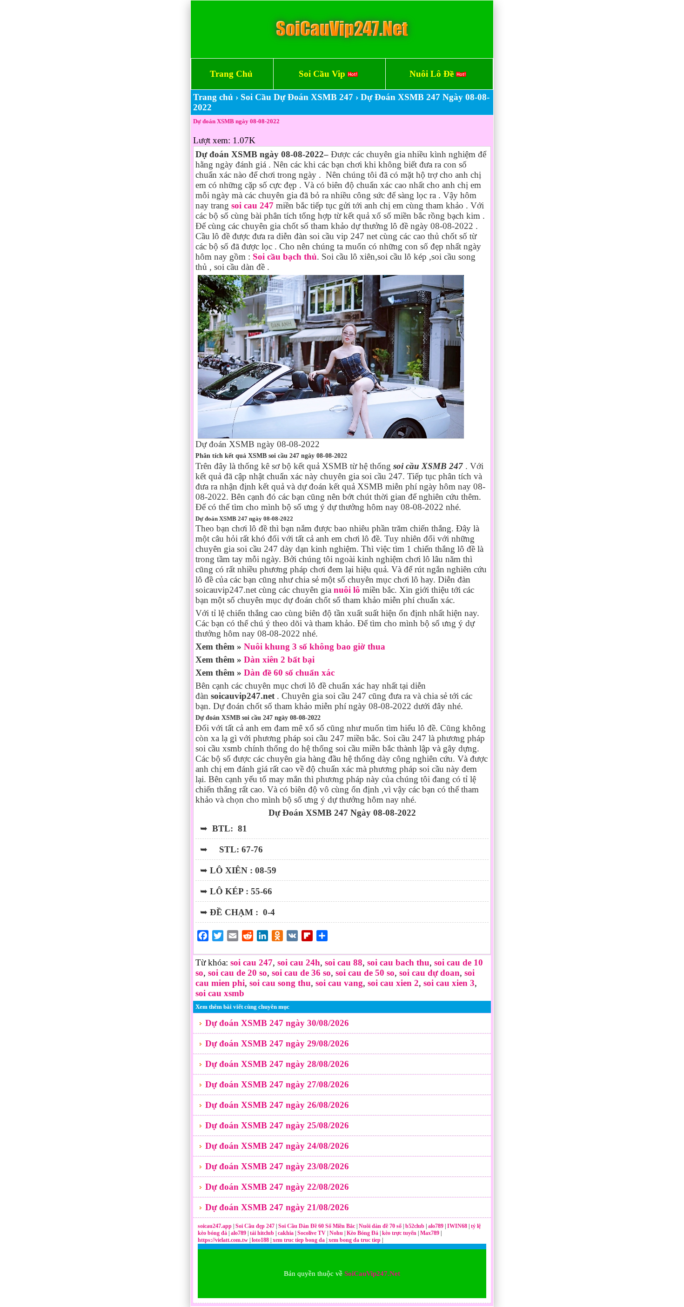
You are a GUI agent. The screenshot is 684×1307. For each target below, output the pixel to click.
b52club (415, 1226)
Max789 (429, 1233)
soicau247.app (215, 1226)
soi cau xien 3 (449, 983)
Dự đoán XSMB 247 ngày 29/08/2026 (277, 1043)
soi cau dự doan (429, 973)
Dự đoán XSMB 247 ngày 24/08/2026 (277, 1146)
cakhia (286, 1233)
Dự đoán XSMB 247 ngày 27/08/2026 (277, 1084)
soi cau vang (339, 983)
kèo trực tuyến (399, 1233)
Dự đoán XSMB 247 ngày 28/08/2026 (277, 1064)
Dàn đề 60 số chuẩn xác (289, 672)
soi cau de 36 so (301, 973)
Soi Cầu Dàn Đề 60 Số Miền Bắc (316, 1226)
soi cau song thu (280, 983)
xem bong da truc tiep (355, 1240)
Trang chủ (213, 97)
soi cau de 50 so (365, 973)
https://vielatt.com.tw (223, 1240)
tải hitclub (262, 1233)
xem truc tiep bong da (299, 1240)
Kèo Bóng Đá (362, 1233)
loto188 (260, 1240)
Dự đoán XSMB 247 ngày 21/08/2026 (277, 1207)
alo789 (436, 1226)
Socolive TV (311, 1233)
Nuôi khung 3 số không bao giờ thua (314, 646)
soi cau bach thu (398, 962)
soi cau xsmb (219, 993)
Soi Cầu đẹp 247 (255, 1226)
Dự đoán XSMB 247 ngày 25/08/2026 (277, 1125)
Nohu (336, 1233)
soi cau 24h (298, 962)
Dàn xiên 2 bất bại (279, 659)
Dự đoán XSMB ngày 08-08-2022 (236, 121)
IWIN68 (458, 1226)
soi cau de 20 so (237, 973)
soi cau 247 (251, 962)
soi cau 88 (343, 962)
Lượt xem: (211, 140)
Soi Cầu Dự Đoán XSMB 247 (297, 97)
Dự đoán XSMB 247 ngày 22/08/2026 (277, 1187)
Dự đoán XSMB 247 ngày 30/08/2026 (277, 1023)
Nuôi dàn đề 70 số (380, 1226)
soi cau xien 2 (393, 983)
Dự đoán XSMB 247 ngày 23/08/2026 (277, 1166)
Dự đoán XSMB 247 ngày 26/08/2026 (277, 1105)
